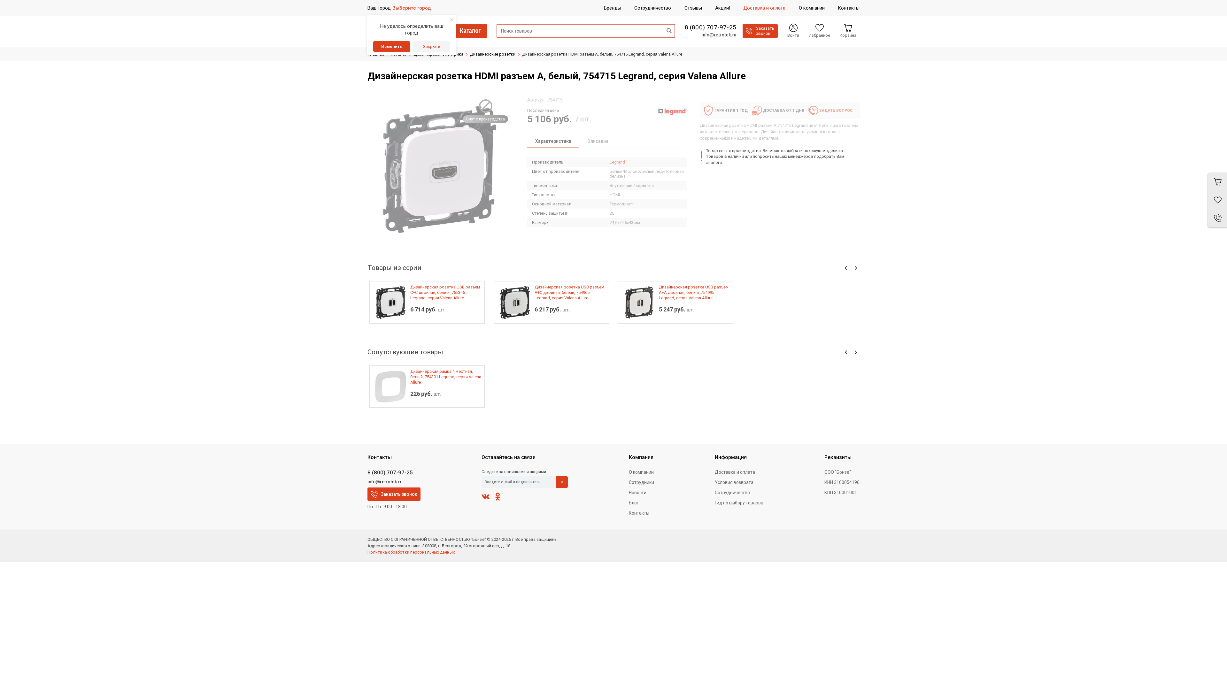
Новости (637, 492)
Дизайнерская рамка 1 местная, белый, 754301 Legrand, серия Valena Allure (445, 377)
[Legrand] (672, 111)
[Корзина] (1217, 181)
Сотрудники (641, 482)
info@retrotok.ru (718, 35)
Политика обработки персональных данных (411, 552)
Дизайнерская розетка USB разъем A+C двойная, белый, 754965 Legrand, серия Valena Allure (569, 292)
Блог (634, 502)
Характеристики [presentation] (553, 141)
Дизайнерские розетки (492, 54)
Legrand (617, 162)
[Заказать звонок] (1217, 218)
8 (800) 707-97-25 (710, 27)
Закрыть (431, 46)
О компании (641, 472)
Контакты (639, 513)
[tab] (553, 142)
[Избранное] (1217, 200)
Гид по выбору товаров (739, 502)
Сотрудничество (732, 492)
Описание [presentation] (597, 141)
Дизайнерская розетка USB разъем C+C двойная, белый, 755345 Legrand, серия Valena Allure (445, 292)
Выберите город (411, 8)
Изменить (391, 46)
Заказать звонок (399, 494)
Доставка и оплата (735, 472)
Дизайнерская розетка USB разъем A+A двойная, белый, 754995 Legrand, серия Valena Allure (694, 292)
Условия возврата (734, 482)
